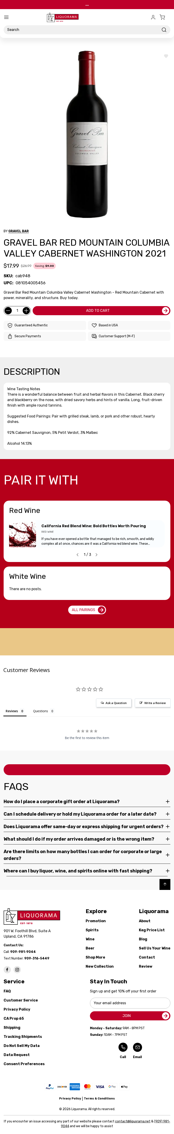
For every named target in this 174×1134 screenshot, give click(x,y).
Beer (90, 948)
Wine (90, 939)
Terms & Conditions (99, 1098)
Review (145, 966)
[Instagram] (17, 969)
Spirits (92, 930)
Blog (143, 939)
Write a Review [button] (155, 703)
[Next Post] (96, 555)
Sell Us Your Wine (154, 948)
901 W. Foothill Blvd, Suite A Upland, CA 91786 (28, 934)
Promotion (96, 921)
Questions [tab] (40, 711)
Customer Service (21, 1000)
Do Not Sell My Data (22, 1046)
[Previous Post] (77, 555)
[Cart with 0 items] (165, 17)
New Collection (100, 966)
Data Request (17, 1055)
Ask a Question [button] (116, 703)
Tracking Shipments (23, 1036)
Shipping (12, 1027)
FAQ (7, 991)
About (144, 921)
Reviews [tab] (12, 711)
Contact (147, 957)
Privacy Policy (17, 1009)
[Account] (153, 17)
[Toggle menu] (6, 17)
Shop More (95, 957)
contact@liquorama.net (132, 1121)
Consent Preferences (24, 1064)
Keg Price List (152, 930)
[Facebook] (7, 969)
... (87, 4)
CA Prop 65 (14, 1018)
